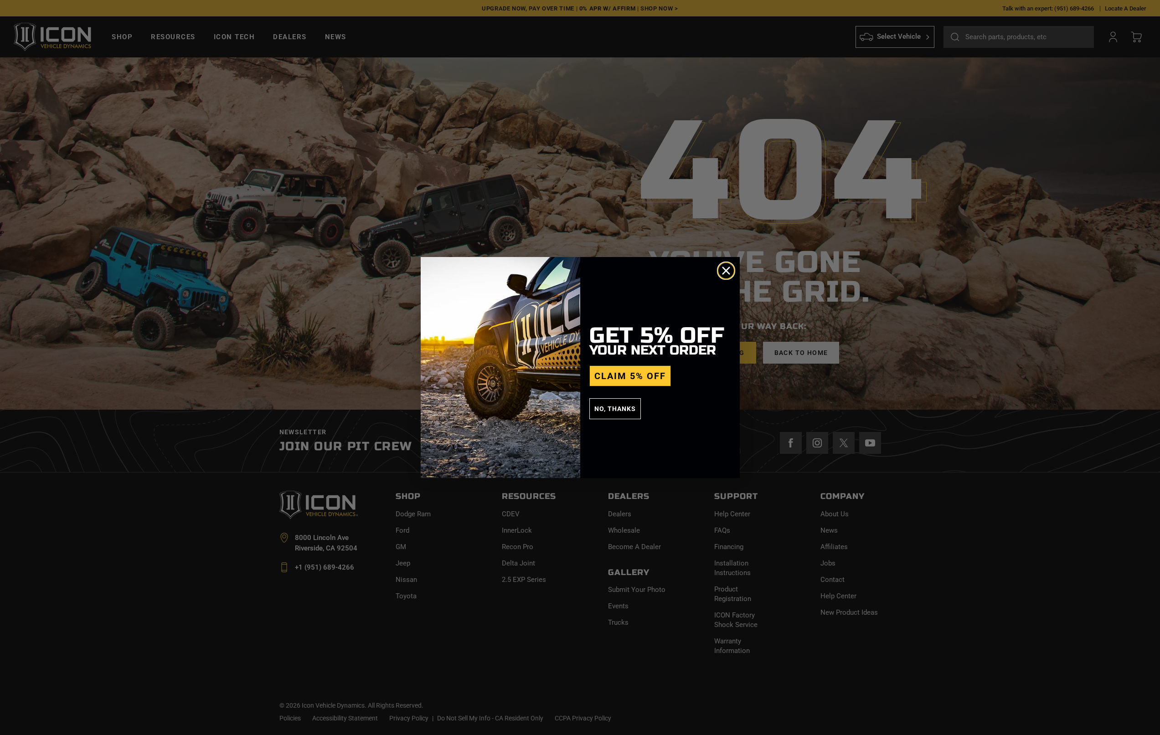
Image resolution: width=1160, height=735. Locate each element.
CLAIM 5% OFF (630, 375)
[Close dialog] (726, 270)
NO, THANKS (615, 408)
